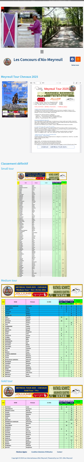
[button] (42, 52)
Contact (59, 452)
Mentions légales (21, 452)
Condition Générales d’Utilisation (42, 452)
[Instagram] (78, 59)
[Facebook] (72, 59)
